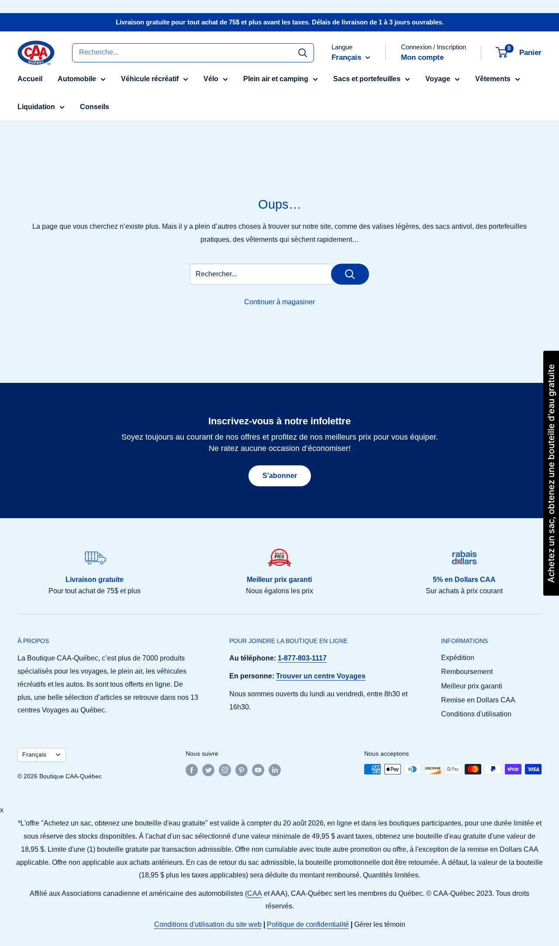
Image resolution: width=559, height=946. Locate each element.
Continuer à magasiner (279, 302)
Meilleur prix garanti (471, 686)
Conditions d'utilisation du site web (208, 924)
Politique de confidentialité (308, 924)
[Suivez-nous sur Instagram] (225, 770)
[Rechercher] (303, 52)
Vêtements (493, 79)
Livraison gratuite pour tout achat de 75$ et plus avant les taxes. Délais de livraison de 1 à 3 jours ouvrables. (280, 22)
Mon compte (422, 57)
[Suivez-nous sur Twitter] (208, 770)
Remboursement (467, 671)
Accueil (29, 79)
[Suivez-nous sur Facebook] (192, 770)
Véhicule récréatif (150, 79)
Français (34, 754)
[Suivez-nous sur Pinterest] (241, 770)
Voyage (437, 79)
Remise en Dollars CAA (478, 700)
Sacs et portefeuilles (366, 79)
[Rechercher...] (350, 274)
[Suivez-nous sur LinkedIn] (275, 770)
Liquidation (36, 106)
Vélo (211, 79)
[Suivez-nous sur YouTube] (258, 770)
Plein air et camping (275, 79)
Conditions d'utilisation (476, 714)
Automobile (77, 79)
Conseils (94, 106)
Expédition (457, 657)
